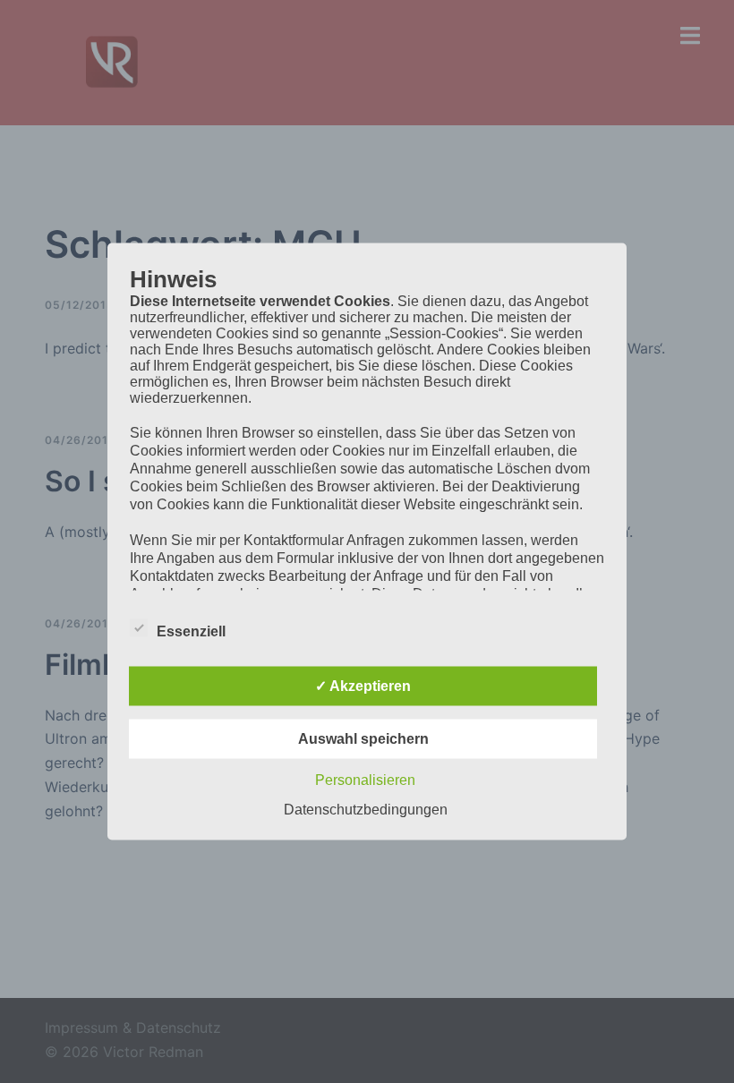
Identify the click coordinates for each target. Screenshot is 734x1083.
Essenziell (191, 631)
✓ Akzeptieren (363, 686)
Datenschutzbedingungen (366, 809)
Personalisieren (365, 780)
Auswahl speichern (363, 738)
